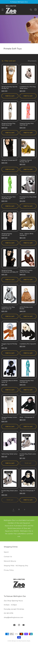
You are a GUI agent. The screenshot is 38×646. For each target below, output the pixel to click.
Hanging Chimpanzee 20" (9, 160)
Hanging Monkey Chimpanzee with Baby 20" (10, 271)
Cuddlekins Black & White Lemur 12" (10, 381)
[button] (2, 9)
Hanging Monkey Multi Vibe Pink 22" (27, 124)
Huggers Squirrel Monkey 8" (9, 344)
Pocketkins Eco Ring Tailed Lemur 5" (28, 197)
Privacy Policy (9, 570)
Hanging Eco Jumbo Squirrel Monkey (26, 271)
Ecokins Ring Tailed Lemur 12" (10, 491)
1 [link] (13, 509)
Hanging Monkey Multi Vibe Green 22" (9, 197)
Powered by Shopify (25, 640)
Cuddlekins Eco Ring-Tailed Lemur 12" (8, 307)
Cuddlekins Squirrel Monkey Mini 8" (26, 161)
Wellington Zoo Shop (16, 640)
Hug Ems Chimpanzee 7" (27, 490)
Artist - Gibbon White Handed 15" (26, 234)
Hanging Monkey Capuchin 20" (7, 234)
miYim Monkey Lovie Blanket (26, 307)
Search (6, 552)
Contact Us (8, 556)
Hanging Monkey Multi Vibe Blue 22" (27, 381)
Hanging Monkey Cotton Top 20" (9, 418)
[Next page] (24, 509)
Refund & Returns (10, 561)
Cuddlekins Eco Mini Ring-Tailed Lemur (28, 87)
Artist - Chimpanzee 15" (27, 417)
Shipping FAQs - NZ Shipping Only (16, 565)
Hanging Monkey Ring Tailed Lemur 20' (8, 124)
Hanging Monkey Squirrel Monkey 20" (9, 87)
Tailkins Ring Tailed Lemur (9, 454)
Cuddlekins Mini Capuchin (28, 344)
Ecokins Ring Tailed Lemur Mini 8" (28, 454)
